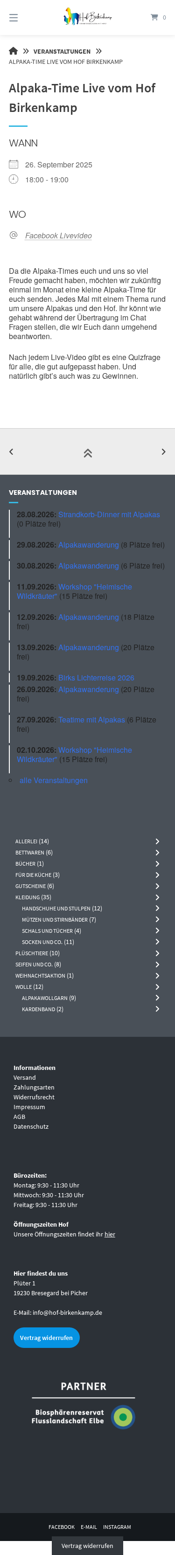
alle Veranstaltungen (54, 780)
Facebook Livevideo (58, 235)
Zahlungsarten (34, 1087)
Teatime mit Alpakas (91, 719)
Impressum (29, 1107)
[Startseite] (87, 17)
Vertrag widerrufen (46, 1337)
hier (110, 1234)
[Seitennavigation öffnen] (25, 17)
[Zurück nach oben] (87, 451)
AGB (19, 1116)
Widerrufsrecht (34, 1097)
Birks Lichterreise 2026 (96, 677)
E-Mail (89, 1526)
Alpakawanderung (88, 544)
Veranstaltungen (62, 51)
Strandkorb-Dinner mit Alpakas (109, 514)
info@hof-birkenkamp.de (67, 1312)
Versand (25, 1077)
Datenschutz (31, 1126)
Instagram (117, 1526)
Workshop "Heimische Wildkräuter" (74, 591)
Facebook (62, 1526)
